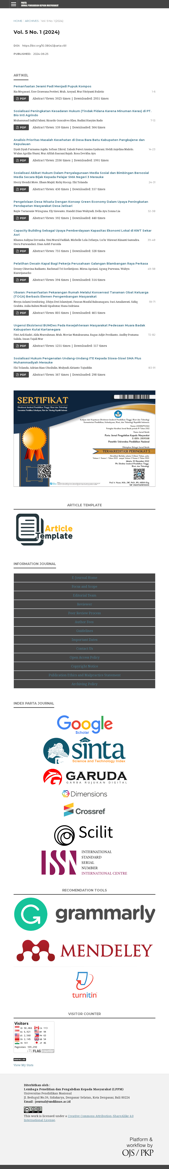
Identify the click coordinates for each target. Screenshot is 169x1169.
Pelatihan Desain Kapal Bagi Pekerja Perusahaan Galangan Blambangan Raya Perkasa (81, 263)
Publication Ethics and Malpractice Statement (85, 675)
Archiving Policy (84, 684)
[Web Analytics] (20, 1060)
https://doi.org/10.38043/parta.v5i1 (44, 45)
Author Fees (84, 622)
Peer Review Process (84, 613)
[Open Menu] (13, 4)
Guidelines (84, 630)
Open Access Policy (85, 657)
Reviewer (84, 604)
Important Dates (84, 639)
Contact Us (84, 648)
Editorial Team (84, 595)
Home (18, 20)
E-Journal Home (84, 577)
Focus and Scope (84, 586)
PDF (22, 98)
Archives (32, 20)
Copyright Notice (84, 666)
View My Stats (23, 1065)
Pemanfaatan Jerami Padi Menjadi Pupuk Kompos (52, 86)
